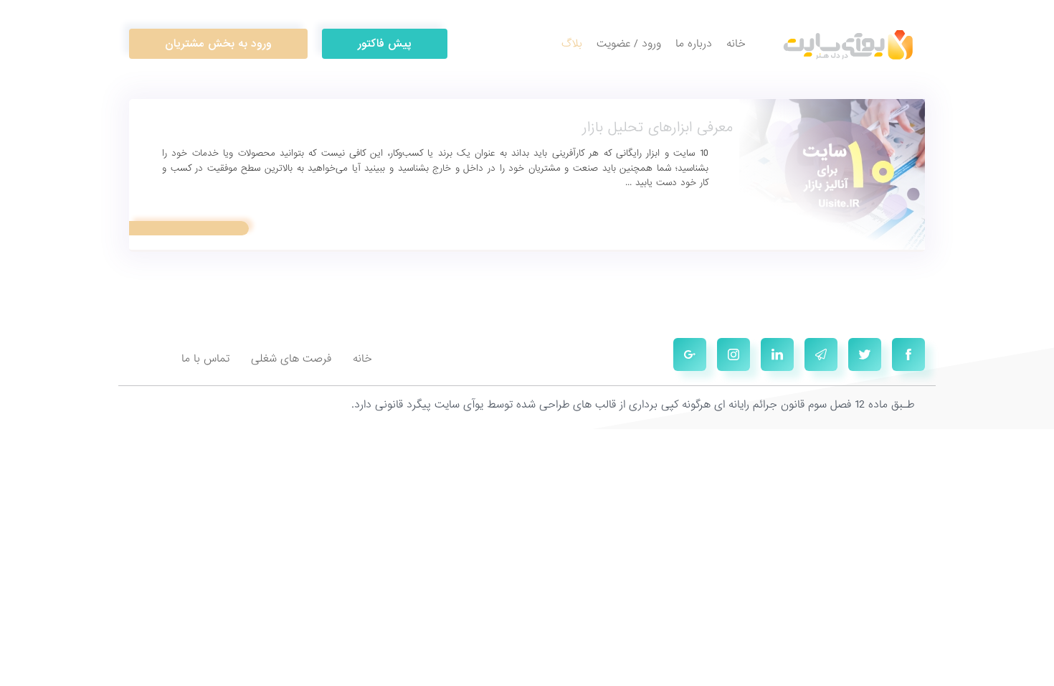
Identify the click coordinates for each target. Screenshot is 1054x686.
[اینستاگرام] (733, 354)
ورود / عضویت (629, 44)
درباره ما (693, 44)
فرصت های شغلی (291, 359)
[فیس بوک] (908, 354)
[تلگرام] (820, 354)
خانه (736, 44)
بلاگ (571, 44)
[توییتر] (864, 354)
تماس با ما (205, 359)
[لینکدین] (777, 354)
